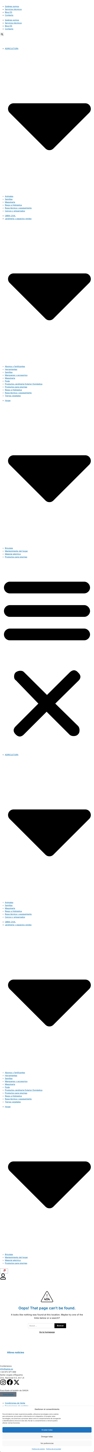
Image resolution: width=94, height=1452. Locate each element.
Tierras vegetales (13, 395)
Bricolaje (9, 548)
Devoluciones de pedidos (16, 1406)
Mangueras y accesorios (16, 375)
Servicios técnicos (13, 9)
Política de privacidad (53, 1449)
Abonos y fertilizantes (15, 366)
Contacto (9, 15)
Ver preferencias (47, 1443)
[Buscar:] (41, 1325)
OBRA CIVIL (10, 215)
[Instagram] (3, 1382)
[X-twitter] (16, 1382)
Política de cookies (38, 1449)
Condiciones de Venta (15, 1403)
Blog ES (8, 12)
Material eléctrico (13, 554)
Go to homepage (47, 1332)
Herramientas (11, 369)
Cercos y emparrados (15, 211)
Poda (7, 381)
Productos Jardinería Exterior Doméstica (23, 384)
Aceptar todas (47, 1430)
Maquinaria (10, 202)
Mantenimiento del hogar (16, 551)
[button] (2, 34)
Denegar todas (47, 1437)
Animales (9, 196)
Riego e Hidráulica (13, 205)
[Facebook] (10, 1382)
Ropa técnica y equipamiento (18, 208)
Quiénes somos (12, 6)
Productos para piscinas (16, 387)
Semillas (8, 199)
